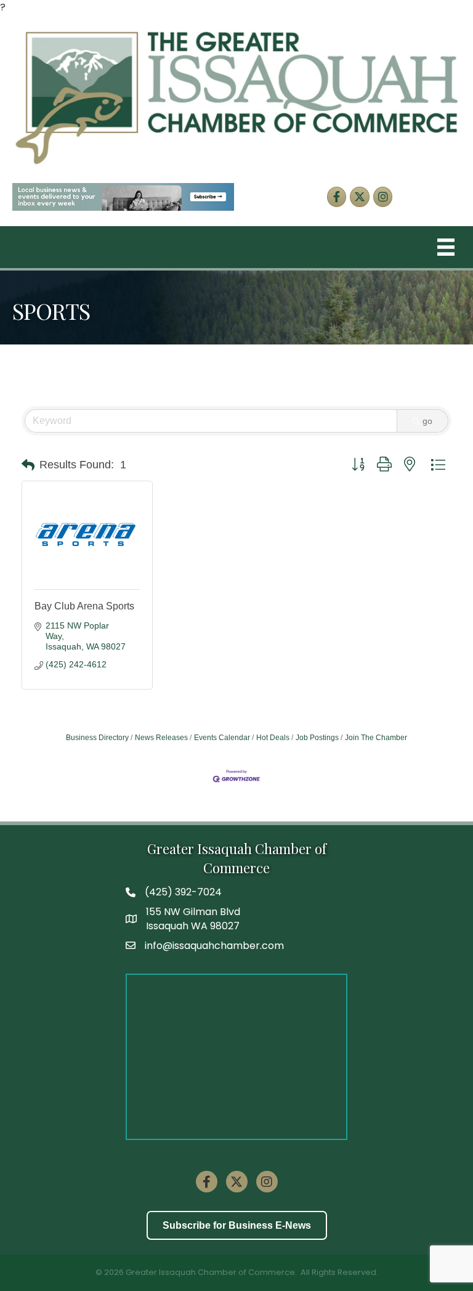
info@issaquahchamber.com (214, 946)
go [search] (427, 421)
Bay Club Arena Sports (84, 606)
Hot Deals (272, 737)
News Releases (161, 737)
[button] (28, 465)
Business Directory (97, 737)
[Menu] (446, 247)
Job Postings (317, 737)
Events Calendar (222, 737)
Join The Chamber (376, 737)
